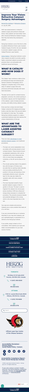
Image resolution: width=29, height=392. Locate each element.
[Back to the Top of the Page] (2, 386)
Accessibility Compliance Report (13, 358)
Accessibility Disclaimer (10, 344)
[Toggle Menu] (26, 7)
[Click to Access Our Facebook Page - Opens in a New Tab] (4, 351)
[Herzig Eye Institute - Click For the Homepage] (14, 265)
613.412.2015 (15, 372)
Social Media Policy (9, 347)
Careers (19, 347)
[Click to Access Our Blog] (23, 351)
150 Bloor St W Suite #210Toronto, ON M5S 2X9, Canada (16, 276)
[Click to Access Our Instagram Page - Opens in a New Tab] (19, 351)
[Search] (4, 310)
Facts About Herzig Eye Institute (12, 359)
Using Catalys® (5, 56)
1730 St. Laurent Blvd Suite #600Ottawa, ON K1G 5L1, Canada (15, 295)
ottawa (14, 290)
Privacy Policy (7, 345)
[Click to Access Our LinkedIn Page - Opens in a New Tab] (9, 351)
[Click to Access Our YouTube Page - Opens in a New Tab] (14, 351)
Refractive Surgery (20, 23)
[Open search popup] (26, 10)
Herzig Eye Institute (7, 23)
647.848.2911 (21, 370)
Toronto (14, 272)
